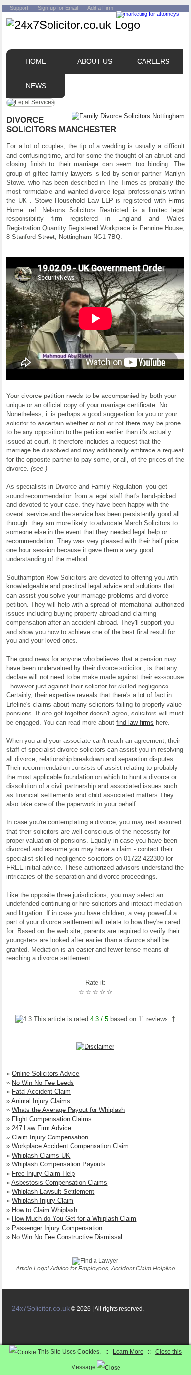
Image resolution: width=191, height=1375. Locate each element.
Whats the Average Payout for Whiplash (68, 1109)
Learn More (128, 1352)
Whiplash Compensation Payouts (59, 1164)
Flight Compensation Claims (52, 1119)
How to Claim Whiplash (44, 1210)
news (36, 86)
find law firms (135, 722)
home (35, 61)
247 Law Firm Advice (41, 1128)
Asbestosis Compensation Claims (59, 1182)
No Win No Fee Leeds (43, 1082)
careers (153, 61)
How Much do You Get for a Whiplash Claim (74, 1218)
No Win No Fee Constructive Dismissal (67, 1237)
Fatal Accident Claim (41, 1091)
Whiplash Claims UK (41, 1155)
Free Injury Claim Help (43, 1173)
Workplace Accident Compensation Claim (70, 1146)
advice (112, 586)
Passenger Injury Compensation (57, 1228)
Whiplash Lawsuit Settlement (53, 1191)
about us (94, 61)
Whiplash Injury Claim (42, 1200)
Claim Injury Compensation (50, 1137)
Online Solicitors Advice (45, 1073)
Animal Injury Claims (40, 1101)
